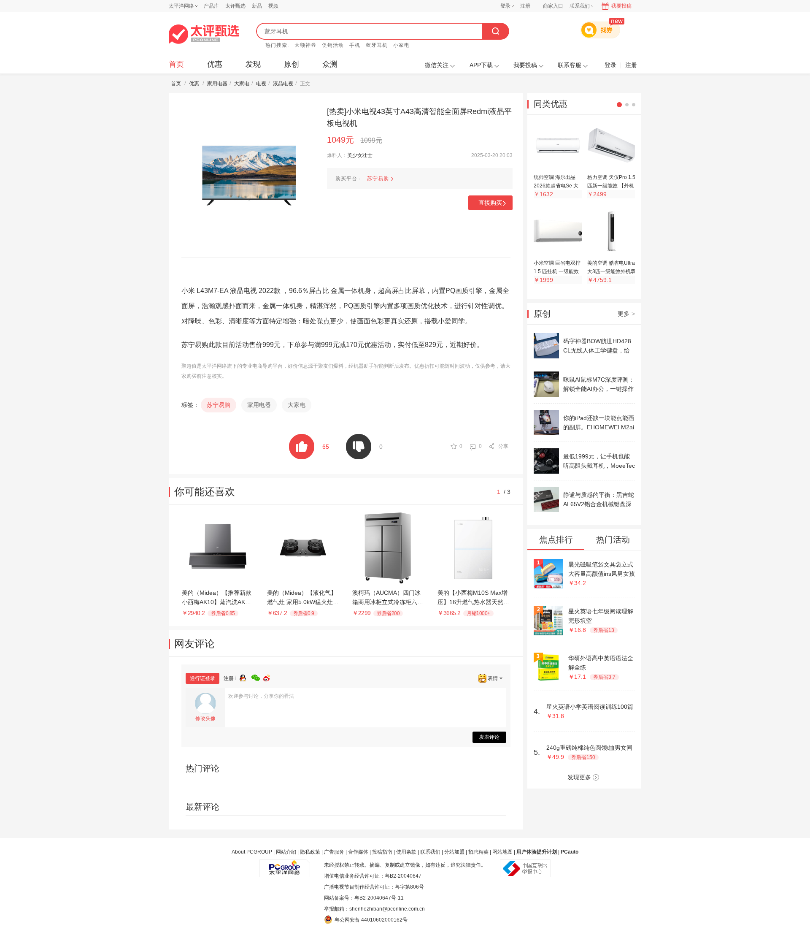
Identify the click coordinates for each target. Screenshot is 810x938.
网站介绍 (286, 852)
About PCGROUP (252, 852)
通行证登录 (202, 678)
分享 (503, 446)
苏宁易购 (378, 179)
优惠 (214, 64)
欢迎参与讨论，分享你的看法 (261, 696)
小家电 (401, 45)
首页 (176, 64)
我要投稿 (621, 6)
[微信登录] (257, 676)
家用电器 (217, 84)
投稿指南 (382, 852)
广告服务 (334, 852)
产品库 (211, 6)
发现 (253, 64)
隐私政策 (310, 852)
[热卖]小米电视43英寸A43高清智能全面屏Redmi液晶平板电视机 (419, 117)
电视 (261, 84)
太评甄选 (235, 6)
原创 (291, 64)
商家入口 (553, 6)
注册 (525, 6)
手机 (354, 45)
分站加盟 (454, 852)
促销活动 (333, 45)
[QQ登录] (245, 676)
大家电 (241, 84)
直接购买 (490, 202)
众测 (330, 64)
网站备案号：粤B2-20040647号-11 (364, 898)
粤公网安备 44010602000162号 (371, 920)
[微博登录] (269, 676)
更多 (626, 313)
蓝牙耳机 (377, 45)
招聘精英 (478, 852)
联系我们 (430, 852)
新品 (257, 6)
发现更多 (579, 777)
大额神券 (305, 45)
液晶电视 (283, 84)
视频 (273, 6)
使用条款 (406, 852)
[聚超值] (204, 34)
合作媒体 (358, 852)
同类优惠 (550, 103)
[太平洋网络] (284, 865)
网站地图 (502, 852)
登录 (505, 6)
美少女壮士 (360, 155)
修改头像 (205, 718)
